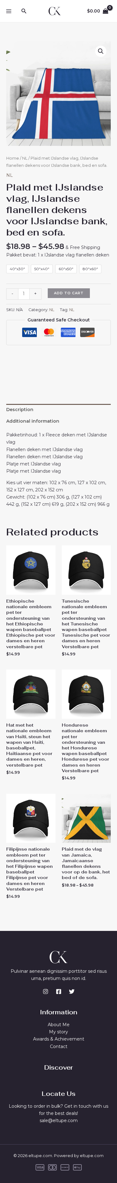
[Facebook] (58, 991)
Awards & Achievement (58, 1039)
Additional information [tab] (32, 421)
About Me (59, 1024)
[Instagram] (45, 991)
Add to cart (69, 293)
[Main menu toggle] (8, 11)
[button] (24, 11)
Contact (58, 1046)
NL (24, 158)
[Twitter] (72, 991)
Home (12, 158)
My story (58, 1032)
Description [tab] (19, 409)
